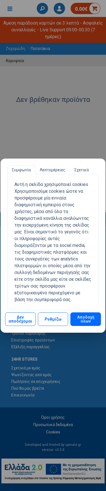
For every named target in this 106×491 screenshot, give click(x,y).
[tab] (21, 169)
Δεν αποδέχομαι (20, 319)
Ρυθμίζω (53, 319)
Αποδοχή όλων (85, 319)
